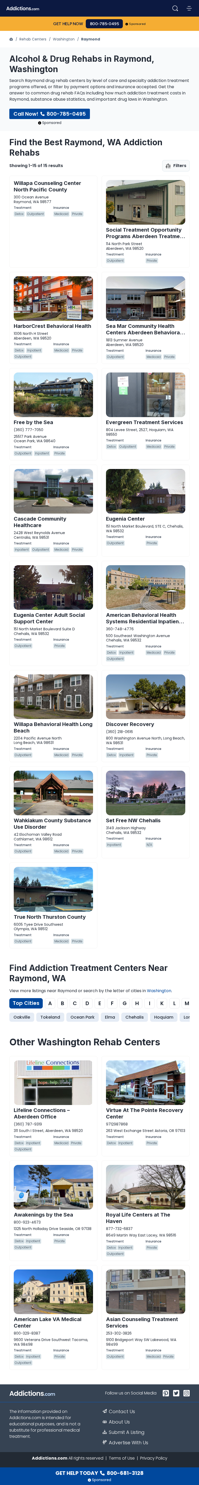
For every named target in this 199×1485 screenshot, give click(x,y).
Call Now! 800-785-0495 (49, 114)
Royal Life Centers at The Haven (138, 1218)
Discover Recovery (130, 724)
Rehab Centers (32, 39)
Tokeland (50, 1017)
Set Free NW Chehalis (133, 820)
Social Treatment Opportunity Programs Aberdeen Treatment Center (145, 236)
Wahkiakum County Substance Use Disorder (52, 823)
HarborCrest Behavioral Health (52, 326)
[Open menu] (189, 8)
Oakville (21, 1017)
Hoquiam (163, 1017)
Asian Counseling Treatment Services (142, 1322)
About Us (119, 1422)
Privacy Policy (153, 1458)
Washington (64, 39)
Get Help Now (68, 23)
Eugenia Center (125, 519)
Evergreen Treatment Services (144, 422)
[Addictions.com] (11, 39)
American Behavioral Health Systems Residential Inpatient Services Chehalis (143, 621)
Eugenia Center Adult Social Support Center (49, 618)
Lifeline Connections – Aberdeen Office (42, 1113)
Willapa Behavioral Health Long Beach (53, 727)
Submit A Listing (127, 1432)
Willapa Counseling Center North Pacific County (47, 186)
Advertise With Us (128, 1443)
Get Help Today (99, 1473)
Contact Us (122, 1411)
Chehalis (134, 1017)
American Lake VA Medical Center (47, 1322)
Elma (110, 1017)
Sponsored (137, 24)
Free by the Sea (33, 422)
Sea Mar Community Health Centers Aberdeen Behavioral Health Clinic (143, 332)
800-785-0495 (104, 23)
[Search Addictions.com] (175, 8)
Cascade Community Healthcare (40, 522)
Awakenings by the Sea (43, 1215)
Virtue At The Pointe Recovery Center (144, 1113)
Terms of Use (122, 1458)
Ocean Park (82, 1017)
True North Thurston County (50, 917)
